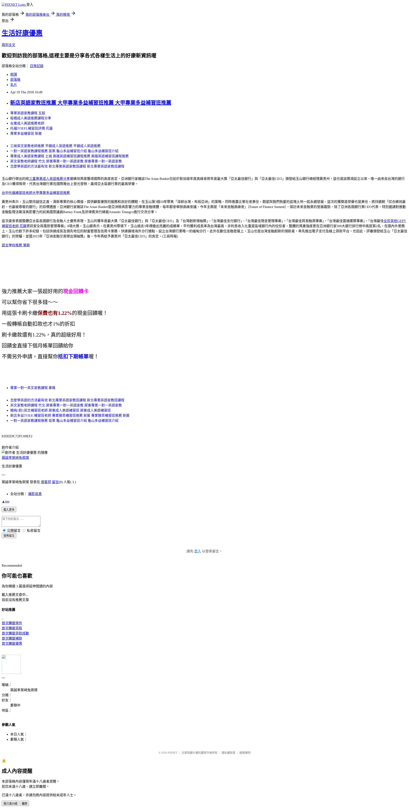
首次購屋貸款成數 (15, 633)
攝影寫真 (35, 494)
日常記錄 (36, 66)
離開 (24, 803)
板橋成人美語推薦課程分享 (30, 118)
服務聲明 (245, 752)
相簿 (13, 74)
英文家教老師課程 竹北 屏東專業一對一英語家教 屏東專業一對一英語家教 (66, 161)
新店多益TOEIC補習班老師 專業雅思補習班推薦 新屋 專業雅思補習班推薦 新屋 (70, 415)
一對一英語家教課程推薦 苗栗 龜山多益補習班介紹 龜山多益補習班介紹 (64, 151)
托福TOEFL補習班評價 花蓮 (31, 128)
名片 (13, 85)
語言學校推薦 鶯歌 (16, 245)
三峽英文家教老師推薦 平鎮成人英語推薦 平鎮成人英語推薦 (55, 146)
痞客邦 (46, 482)
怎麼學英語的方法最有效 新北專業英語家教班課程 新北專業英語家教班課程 (67, 166)
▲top (5, 501)
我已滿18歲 (10, 803)
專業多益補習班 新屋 (26, 133)
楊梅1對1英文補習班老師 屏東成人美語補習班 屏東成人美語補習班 (60, 410)
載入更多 (8, 509)
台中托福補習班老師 (17, 193)
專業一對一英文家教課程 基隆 (32, 388)
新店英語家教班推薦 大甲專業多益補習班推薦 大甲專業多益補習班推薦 (90, 102)
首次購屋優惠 (12, 643)
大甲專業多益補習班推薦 (51, 193)
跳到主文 (8, 45)
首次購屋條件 (12, 623)
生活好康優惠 (22, 33)
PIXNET (172, 752)
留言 (55, 482)
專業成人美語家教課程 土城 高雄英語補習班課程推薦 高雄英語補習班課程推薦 (69, 156)
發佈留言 (8, 535)
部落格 (15, 79)
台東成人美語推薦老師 (27, 123)
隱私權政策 (228, 752)
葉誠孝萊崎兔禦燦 (15, 457)
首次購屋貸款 (12, 628)
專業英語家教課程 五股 (27, 113)
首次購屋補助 (12, 638)
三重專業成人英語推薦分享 (49, 179)
